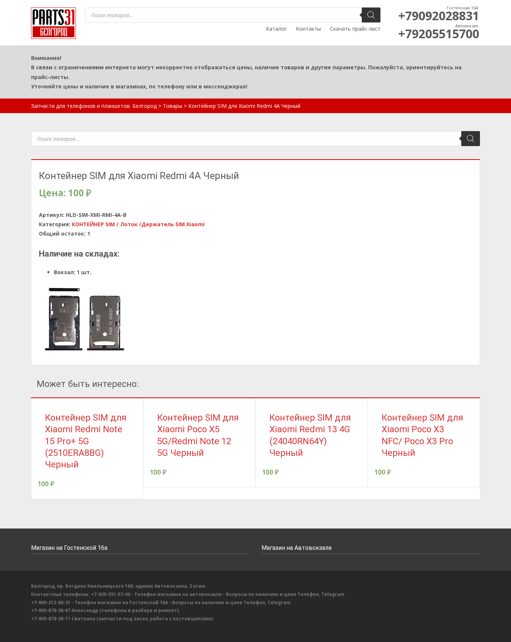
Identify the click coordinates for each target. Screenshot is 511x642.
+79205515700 (438, 33)
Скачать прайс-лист (355, 28)
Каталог (276, 28)
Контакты (308, 28)
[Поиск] (371, 14)
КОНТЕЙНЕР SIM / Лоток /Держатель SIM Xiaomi (138, 224)
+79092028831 (438, 15)
